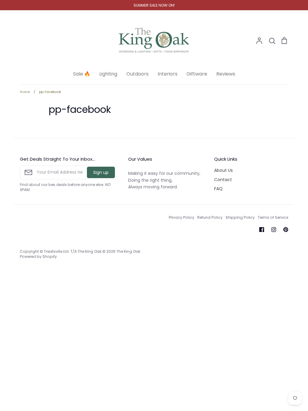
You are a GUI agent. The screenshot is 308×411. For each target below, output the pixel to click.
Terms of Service (273, 217)
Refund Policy (210, 217)
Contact (223, 180)
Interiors (167, 73)
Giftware (196, 73)
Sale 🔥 (81, 73)
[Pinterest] (286, 230)
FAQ (218, 189)
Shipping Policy (240, 217)
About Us (223, 170)
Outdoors (137, 73)
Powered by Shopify (38, 256)
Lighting (108, 73)
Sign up (101, 172)
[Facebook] (262, 230)
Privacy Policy (181, 217)
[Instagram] (274, 230)
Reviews (225, 73)
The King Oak (128, 251)
